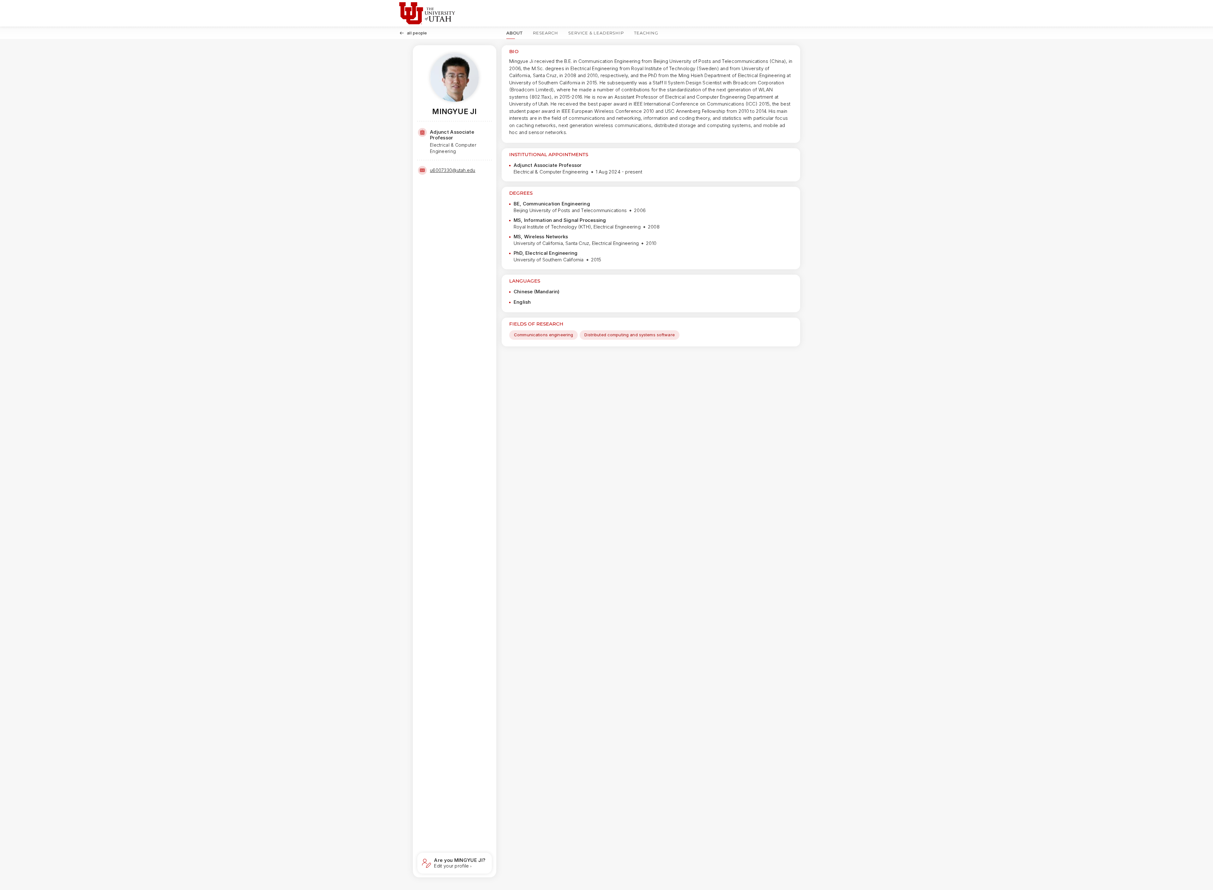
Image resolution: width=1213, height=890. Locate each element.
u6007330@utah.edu (452, 170)
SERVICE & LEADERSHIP (596, 32)
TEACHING (646, 32)
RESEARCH (545, 32)
